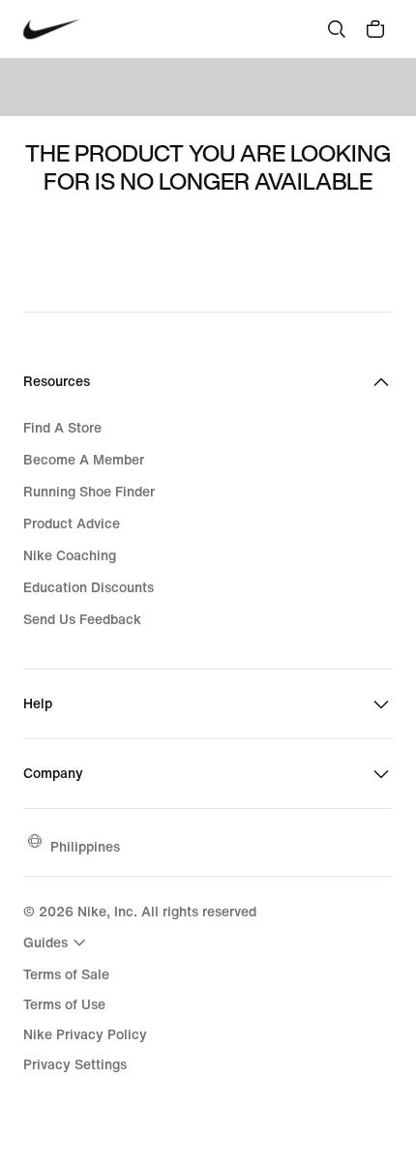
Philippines (85, 846)
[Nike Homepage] (51, 29)
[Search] (336, 29)
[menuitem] (57, 942)
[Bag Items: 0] (375, 29)
